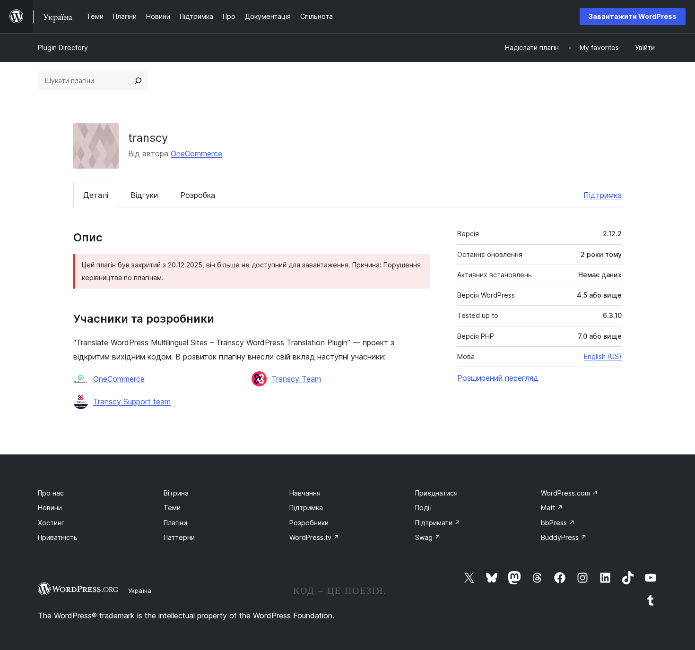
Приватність (58, 537)
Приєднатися (436, 493)
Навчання (305, 493)
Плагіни (175, 523)
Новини (50, 508)
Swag (428, 537)
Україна (139, 590)
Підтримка (602, 195)
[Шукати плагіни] (138, 80)
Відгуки (144, 195)
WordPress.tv (314, 537)
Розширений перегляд (498, 378)
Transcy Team (296, 379)
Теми (172, 508)
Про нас (51, 493)
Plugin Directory (63, 47)
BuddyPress (564, 537)
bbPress (558, 523)
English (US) (603, 356)
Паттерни (179, 537)
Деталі (95, 195)
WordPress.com (569, 493)
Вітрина (176, 493)
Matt (552, 508)
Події (423, 508)
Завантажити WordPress (633, 16)
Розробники (309, 523)
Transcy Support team (132, 401)
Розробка (197, 195)
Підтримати (437, 523)
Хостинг (51, 523)
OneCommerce (196, 153)
